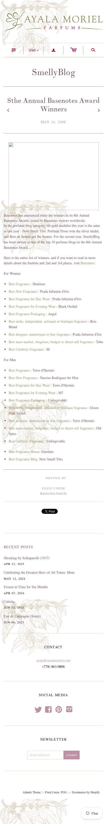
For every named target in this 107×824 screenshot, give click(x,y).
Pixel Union (52, 792)
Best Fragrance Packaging (27, 313)
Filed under (53, 488)
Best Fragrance (19, 283)
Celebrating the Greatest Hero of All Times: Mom (39, 572)
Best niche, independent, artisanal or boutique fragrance (48, 321)
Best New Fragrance (23, 291)
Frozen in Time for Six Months (26, 586)
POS (63, 792)
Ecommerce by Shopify (86, 792)
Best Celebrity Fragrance (26, 349)
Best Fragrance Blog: (23, 459)
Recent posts (18, 547)
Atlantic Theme (32, 792)
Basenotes (87, 263)
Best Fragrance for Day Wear (29, 298)
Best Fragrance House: (25, 451)
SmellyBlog (53, 72)
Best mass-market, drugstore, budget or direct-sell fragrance (51, 341)
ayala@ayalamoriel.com (53, 660)
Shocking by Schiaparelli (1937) (27, 557)
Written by (56, 478)
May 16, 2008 (53, 122)
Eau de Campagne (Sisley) (22, 616)
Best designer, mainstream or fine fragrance (39, 334)
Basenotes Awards (53, 493)
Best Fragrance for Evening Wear (32, 306)
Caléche (9, 601)
